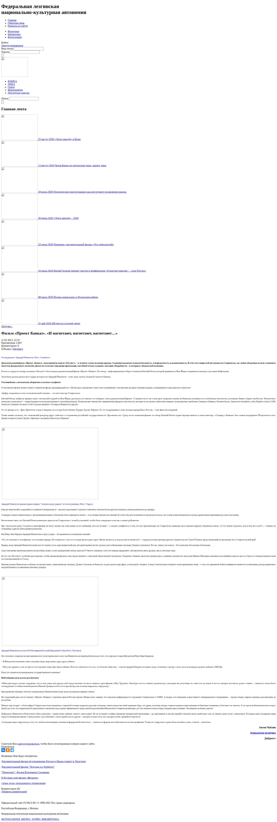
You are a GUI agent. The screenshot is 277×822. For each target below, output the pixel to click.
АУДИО (36, 819)
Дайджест (17, 349)
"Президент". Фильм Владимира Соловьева (25, 772)
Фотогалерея (15, 37)
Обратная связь (16, 23)
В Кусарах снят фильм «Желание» (19, 777)
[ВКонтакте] (3, 750)
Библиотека (14, 34)
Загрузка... (7, 326)
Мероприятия (15, 90)
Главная (12, 20)
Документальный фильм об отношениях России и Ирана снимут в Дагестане (43, 761)
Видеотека (13, 31)
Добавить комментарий (14, 791)
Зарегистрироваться (12, 45)
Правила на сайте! (18, 26)
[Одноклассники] (8, 750)
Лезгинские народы (18, 92)
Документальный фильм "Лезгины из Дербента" (28, 767)
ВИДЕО (26, 819)
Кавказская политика (263, 732)
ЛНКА (11, 84)
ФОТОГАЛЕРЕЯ (11, 819)
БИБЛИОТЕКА (51, 819)
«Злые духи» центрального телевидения (23, 783)
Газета (11, 87)
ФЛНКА (12, 81)
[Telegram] (12, 750)
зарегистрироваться (28, 743)
